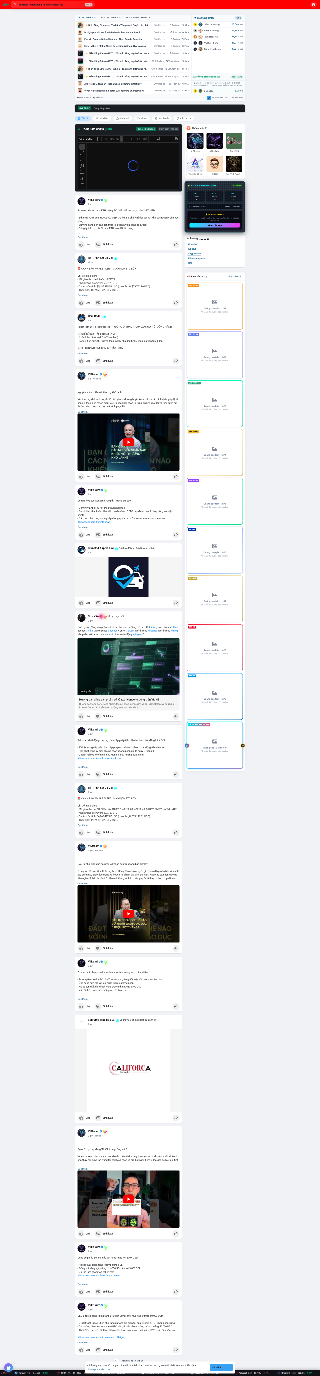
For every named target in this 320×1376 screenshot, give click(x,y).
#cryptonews (103, 522)
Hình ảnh (124, 118)
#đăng (153, 627)
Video (143, 118)
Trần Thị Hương (212, 24)
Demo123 (208, 91)
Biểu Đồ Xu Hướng (146, 129)
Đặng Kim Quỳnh (212, 49)
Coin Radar (95, 316)
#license (113, 630)
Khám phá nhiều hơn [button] (99, 1369)
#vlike (89, 630)
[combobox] (52, 4)
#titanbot (193, 244)
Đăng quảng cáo (235, 276)
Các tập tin (186, 118)
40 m (90, 262)
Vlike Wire (94, 199)
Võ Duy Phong (211, 43)
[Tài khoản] (313, 5)
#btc (113, 1337)
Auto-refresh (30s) (220, 97)
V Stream (94, 374)
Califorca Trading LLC (101, 1019)
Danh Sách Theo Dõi (168, 129)
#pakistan (116, 758)
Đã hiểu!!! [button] (217, 1367)
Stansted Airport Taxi (101, 548)
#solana (100, 1275)
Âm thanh (163, 118)
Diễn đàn (99, 97)
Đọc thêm (83, 237)
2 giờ (90, 621)
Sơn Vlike (94, 616)
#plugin (130, 630)
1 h (89, 320)
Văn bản (103, 118)
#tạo (175, 627)
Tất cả (84, 118)
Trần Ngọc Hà (211, 37)
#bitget (120, 1337)
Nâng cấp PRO (215, 225)
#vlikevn (192, 249)
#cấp (111, 634)
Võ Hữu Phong (211, 30)
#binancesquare (86, 522)
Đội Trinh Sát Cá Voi (100, 258)
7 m (90, 204)
